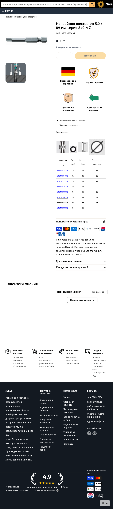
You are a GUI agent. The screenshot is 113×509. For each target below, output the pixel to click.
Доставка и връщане (69, 261)
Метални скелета (49, 415)
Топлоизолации (48, 434)
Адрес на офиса (95, 421)
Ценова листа (70, 439)
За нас (66, 397)
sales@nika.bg (94, 402)
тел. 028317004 (94, 397)
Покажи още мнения (80, 300)
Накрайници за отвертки (25, 17)
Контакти (68, 444)
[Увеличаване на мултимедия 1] (27, 40)
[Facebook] (89, 433)
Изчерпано (90, 55)
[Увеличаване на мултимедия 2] (16, 73)
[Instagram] (94, 433)
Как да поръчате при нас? (72, 267)
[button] (58, 490)
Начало (9, 17)
